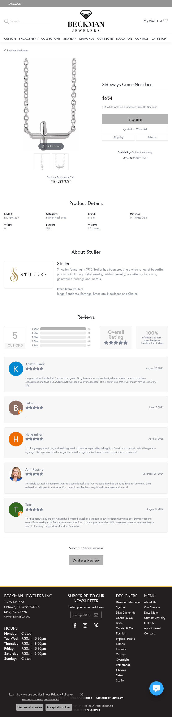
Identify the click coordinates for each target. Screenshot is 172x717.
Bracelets (99, 294)
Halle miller (34, 434)
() (89, 328)
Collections (50, 39)
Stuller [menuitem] (120, 680)
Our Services (152, 607)
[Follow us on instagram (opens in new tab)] (85, 625)
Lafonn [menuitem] (120, 644)
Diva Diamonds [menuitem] (126, 612)
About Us (150, 602)
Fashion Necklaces (17, 50)
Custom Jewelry (154, 618)
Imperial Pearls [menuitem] (125, 639)
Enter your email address (86, 607)
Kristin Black (35, 364)
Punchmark (93, 710)
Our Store (105, 39)
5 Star (35, 328)
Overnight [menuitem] (122, 659)
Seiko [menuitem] (119, 675)
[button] (15, 3)
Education (124, 39)
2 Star (35, 341)
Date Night (159, 39)
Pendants (72, 294)
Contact (141, 39)
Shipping (118, 137)
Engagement (28, 39)
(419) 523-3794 (61, 181)
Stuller (91, 217)
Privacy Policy (60, 694)
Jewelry (70, 39)
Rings (60, 294)
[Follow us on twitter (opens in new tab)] (96, 625)
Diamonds (86, 39)
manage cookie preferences (40, 699)
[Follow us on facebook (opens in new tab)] (75, 625)
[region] (51, 104)
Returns (151, 137)
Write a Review (86, 560)
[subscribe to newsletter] (95, 615)
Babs (29, 403)
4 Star (35, 332)
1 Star (35, 345)
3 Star (35, 337)
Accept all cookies (58, 707)
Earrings (85, 294)
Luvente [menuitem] (121, 649)
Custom (10, 39)
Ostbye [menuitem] (120, 654)
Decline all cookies (30, 707)
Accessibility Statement (109, 697)
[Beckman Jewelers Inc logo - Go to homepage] (86, 21)
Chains (133, 294)
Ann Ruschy (34, 469)
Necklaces (114, 294)
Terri (28, 504)
